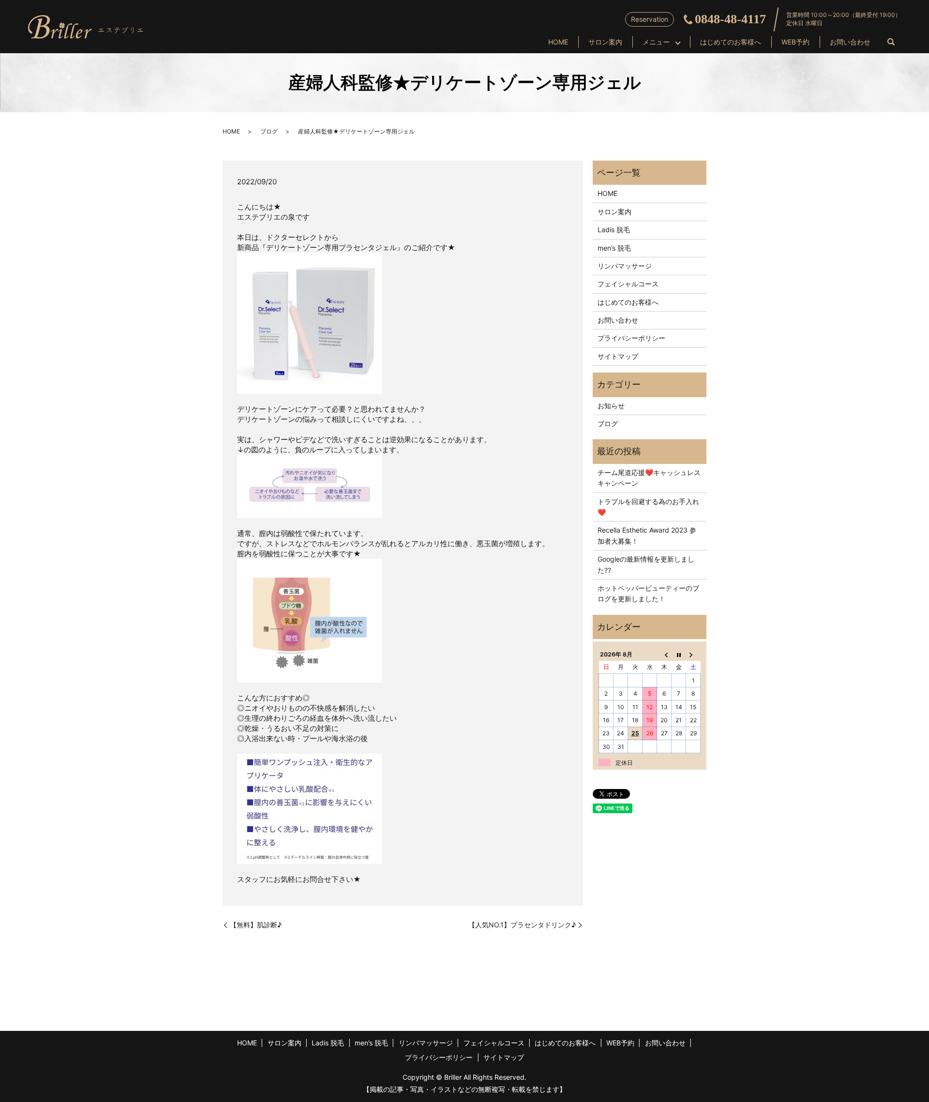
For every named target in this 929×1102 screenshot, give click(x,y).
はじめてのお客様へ (730, 42)
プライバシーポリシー (631, 338)
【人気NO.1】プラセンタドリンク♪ (522, 925)
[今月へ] (679, 654)
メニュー (656, 42)
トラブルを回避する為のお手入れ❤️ (648, 506)
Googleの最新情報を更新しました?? (646, 564)
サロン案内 (605, 42)
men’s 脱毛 (614, 248)
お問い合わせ (850, 42)
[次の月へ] (693, 654)
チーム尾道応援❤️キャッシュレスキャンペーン (649, 477)
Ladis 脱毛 (614, 229)
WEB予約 (795, 42)
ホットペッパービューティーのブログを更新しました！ (648, 593)
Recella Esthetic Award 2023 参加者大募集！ (647, 535)
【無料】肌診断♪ (256, 925)
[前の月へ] (664, 654)
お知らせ (611, 406)
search (891, 42)
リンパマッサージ (625, 266)
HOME (558, 42)
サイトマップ (618, 356)
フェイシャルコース (628, 284)
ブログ (269, 131)
